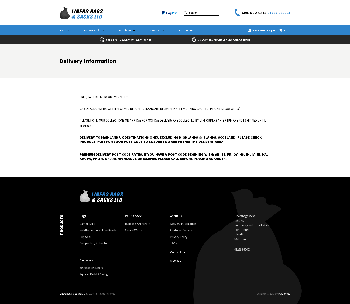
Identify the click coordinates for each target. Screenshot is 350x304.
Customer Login (264, 30)
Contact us (186, 30)
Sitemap (175, 260)
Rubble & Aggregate (137, 224)
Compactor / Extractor (94, 243)
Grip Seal (85, 237)
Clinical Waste (133, 230)
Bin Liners (125, 30)
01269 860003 (278, 13)
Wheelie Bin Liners (91, 268)
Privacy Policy (178, 237)
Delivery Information (183, 224)
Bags (63, 30)
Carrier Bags (87, 224)
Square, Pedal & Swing (94, 274)
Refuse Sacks (92, 30)
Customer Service (181, 230)
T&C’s (174, 243)
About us (155, 30)
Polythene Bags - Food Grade (98, 230)
